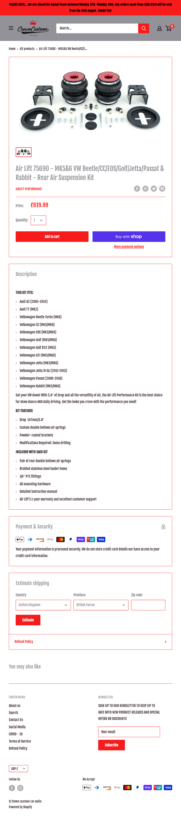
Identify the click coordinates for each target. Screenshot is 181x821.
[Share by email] (162, 188)
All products (27, 49)
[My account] (159, 28)
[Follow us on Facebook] (12, 788)
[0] (168, 28)
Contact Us (16, 720)
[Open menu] (11, 28)
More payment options (129, 247)
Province (79, 595)
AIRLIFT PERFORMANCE (29, 189)
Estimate (28, 620)
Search (13, 713)
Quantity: (22, 220)
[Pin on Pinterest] (145, 188)
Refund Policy (24, 641)
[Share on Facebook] (137, 188)
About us (14, 705)
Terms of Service (20, 741)
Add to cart (52, 236)
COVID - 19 (16, 734)
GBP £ (14, 769)
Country (21, 595)
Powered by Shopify (20, 807)
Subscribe (111, 745)
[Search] (143, 28)
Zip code (136, 595)
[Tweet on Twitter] (154, 188)
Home (12, 49)
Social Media (17, 727)
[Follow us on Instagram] (20, 788)
